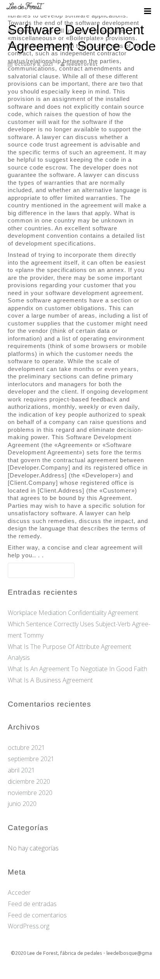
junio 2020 (22, 803)
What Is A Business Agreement (50, 680)
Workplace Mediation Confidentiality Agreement (73, 612)
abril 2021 (21, 770)
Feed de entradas (32, 903)
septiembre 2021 (31, 759)
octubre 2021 (26, 747)
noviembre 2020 (30, 792)
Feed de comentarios (37, 915)
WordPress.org (28, 926)
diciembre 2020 (29, 781)
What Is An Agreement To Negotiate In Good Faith (77, 668)
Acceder (19, 892)
